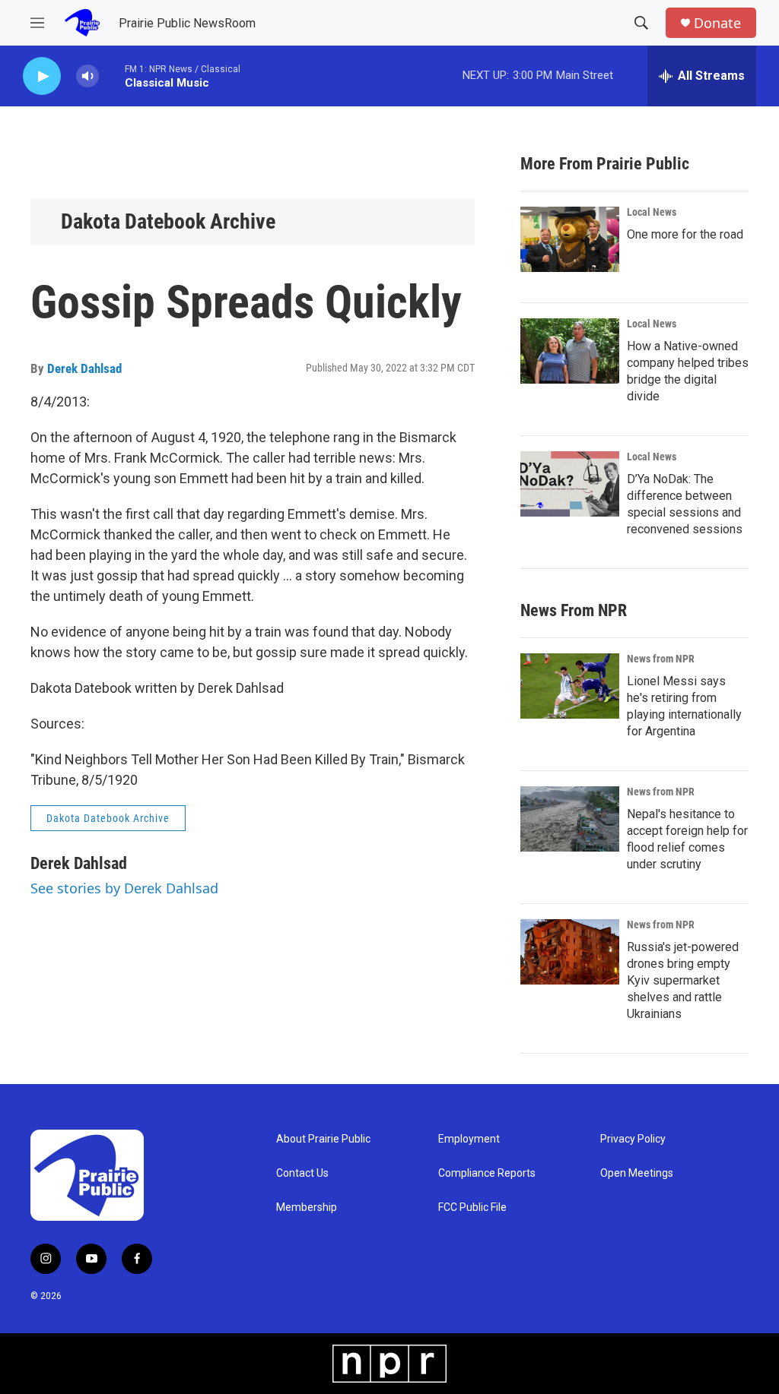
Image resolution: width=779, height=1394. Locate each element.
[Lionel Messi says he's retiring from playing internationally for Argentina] (569, 686)
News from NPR (661, 659)
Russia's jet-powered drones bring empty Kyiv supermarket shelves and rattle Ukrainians (683, 980)
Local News (651, 212)
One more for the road (685, 234)
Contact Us (302, 1173)
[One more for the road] (569, 239)
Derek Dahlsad (84, 368)
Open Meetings (636, 1173)
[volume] (87, 76)
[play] (42, 76)
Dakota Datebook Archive (168, 221)
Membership (306, 1207)
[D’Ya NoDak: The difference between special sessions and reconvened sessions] (569, 484)
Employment (469, 1139)
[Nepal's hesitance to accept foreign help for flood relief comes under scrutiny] (569, 819)
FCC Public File (472, 1207)
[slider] (112, 76)
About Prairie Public (323, 1139)
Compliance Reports (487, 1173)
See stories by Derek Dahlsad (124, 888)
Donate (717, 23)
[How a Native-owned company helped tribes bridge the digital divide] (569, 351)
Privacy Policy (633, 1139)
